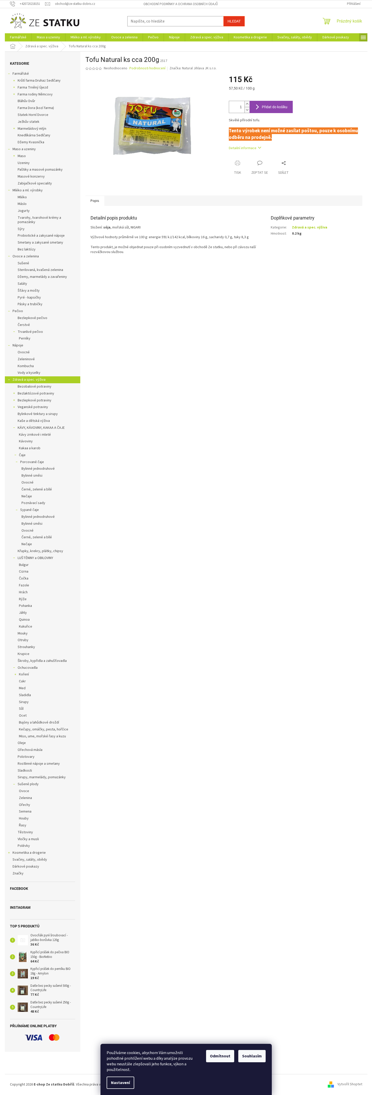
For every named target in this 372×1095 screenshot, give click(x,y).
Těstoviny (25, 832)
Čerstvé (24, 324)
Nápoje (18, 345)
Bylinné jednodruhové (38, 468)
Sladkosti (25, 770)
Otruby (23, 640)
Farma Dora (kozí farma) (36, 108)
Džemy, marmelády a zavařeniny (42, 276)
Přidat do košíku (274, 107)
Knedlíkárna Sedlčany (34, 135)
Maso (22, 156)
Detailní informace (242, 148)
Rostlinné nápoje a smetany (39, 763)
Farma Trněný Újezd (33, 87)
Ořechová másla (30, 749)
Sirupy (24, 702)
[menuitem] (18, 37)
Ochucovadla (28, 667)
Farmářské (21, 73)
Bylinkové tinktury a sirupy (38, 414)
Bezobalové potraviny (34, 386)
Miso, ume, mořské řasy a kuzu (42, 736)
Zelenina (25, 798)
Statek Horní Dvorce (33, 114)
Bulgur (24, 564)
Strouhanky (26, 647)
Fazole (24, 585)
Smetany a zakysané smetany (40, 242)
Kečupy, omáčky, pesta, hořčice (43, 729)
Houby (24, 818)
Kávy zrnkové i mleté (35, 434)
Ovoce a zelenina (26, 256)
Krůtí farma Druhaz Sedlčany (39, 80)
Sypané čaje (29, 509)
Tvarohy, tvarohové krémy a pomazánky (39, 220)
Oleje (22, 743)
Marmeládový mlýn (32, 128)
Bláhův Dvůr (26, 101)
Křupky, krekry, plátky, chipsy (40, 551)
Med (22, 688)
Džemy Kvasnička (31, 142)
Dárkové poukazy (26, 866)
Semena (25, 811)
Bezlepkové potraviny (34, 400)
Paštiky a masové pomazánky (40, 169)
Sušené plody (28, 784)
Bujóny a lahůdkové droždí (39, 722)
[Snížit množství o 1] (247, 110)
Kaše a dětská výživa (34, 420)
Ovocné (24, 352)
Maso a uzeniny (24, 149)
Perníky (24, 338)
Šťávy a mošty (29, 290)
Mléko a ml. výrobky (28, 190)
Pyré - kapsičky (29, 297)
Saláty (22, 283)
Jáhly (23, 612)
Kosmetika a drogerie (29, 852)
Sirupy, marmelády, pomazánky (42, 777)
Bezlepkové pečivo (32, 318)
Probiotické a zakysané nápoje (41, 235)
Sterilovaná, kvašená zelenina (40, 269)
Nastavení (120, 1083)
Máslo (22, 203)
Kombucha (26, 366)
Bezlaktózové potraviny (36, 393)
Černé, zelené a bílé (36, 489)
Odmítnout (220, 1056)
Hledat (234, 21)
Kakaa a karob (29, 448)
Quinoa (24, 619)
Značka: (193, 68)
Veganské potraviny (33, 407)
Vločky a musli (28, 839)
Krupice (23, 653)
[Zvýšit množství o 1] (247, 104)
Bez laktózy (27, 249)
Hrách (23, 592)
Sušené (23, 263)
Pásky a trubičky (30, 304)
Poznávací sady (33, 503)
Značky (18, 873)
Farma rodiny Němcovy (35, 94)
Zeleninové (26, 359)
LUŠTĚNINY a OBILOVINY (35, 558)
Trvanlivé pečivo (30, 331)
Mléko (22, 197)
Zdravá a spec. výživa (29, 379)
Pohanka (25, 605)
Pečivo (18, 311)
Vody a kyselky (29, 372)
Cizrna (23, 571)
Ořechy (24, 804)
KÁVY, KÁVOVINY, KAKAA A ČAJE (41, 427)
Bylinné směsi (31, 475)
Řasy (22, 825)
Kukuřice (25, 626)
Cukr (22, 681)
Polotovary (26, 756)
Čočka (23, 578)
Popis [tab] (95, 200)
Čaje (22, 455)
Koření (24, 674)
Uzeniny (24, 163)
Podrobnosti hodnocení (147, 68)
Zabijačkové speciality (35, 183)
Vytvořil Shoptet (349, 1084)
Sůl (21, 708)
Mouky (23, 633)
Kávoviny (26, 441)
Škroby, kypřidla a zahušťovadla (42, 660)
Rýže (23, 599)
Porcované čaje (32, 462)
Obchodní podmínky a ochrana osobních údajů (180, 4)
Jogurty (24, 210)
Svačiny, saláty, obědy (30, 859)
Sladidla (25, 695)
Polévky (24, 845)
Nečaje (26, 496)
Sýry (21, 229)
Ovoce (24, 791)
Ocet (23, 715)
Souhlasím (252, 1056)
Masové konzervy (31, 176)
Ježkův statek (28, 121)
